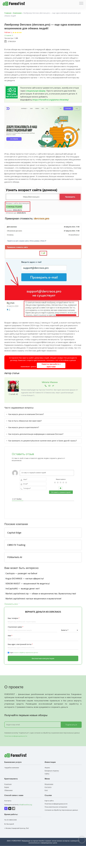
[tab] (43, 414)
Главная (7, 13)
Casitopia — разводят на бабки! (21, 573)
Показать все (11, 603)
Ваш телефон (13, 618)
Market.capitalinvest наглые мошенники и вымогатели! (33, 598)
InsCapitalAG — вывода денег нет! (22, 588)
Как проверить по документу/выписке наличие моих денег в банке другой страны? (42, 441)
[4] (63, 482)
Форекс (47, 768)
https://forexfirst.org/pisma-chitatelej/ (51, 99)
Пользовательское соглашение (56, 807)
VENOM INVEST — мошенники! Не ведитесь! (27, 583)
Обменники (8, 790)
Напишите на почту (18, 805)
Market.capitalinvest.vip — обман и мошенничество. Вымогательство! (40, 593)
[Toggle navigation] (81, 3)
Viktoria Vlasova (50, 382)
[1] (55, 482)
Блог (46, 790)
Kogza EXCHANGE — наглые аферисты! (24, 578)
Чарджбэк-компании (11, 768)
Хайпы (47, 774)
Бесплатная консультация (43, 658)
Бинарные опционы (52, 771)
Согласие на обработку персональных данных (61, 810)
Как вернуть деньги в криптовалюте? (23, 427)
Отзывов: (8, 35)
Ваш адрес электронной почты (20, 644)
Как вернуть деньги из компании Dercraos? (26, 414)
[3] (60, 482)
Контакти (48, 787)
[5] (66, 482)
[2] (57, 482)
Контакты (7, 801)
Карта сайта (49, 801)
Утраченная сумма (15, 627)
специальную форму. (36, 90)
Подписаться (71, 724)
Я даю (24, 652)
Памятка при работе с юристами (51, 365)
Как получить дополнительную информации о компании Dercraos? (35, 434)
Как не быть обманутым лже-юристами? (25, 421)
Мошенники (49, 784)
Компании (17, 13)
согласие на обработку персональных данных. (25, 652)
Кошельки (8, 784)
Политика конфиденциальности (15, 736)
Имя (10, 636)
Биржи (6, 787)
